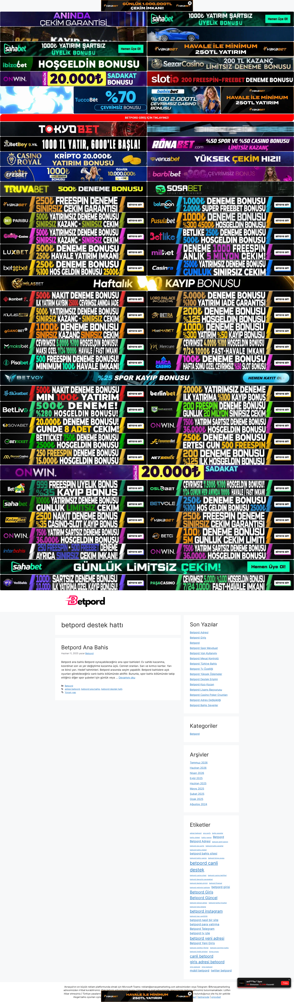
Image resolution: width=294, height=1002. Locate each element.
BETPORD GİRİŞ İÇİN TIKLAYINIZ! (147, 117)
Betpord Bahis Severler (204, 705)
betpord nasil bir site (204, 920)
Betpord (69, 685)
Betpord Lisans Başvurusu (206, 689)
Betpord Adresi (199, 632)
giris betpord (195, 967)
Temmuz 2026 (199, 762)
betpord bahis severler (214, 846)
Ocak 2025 (196, 799)
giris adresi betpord (207, 961)
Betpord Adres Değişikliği (205, 700)
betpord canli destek (204, 866)
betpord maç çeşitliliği (198, 916)
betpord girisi (220, 887)
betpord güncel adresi (198, 903)
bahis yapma (206, 837)
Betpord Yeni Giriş (202, 943)
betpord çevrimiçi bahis (219, 948)
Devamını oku (127, 677)
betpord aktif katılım (220, 842)
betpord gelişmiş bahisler (200, 888)
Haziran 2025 (198, 783)
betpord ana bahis (90, 689)
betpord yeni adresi (207, 938)
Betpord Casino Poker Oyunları (209, 694)
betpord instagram (206, 911)
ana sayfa (207, 833)
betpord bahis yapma (198, 858)
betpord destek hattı (111, 689)
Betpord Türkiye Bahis (203, 663)
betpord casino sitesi (198, 875)
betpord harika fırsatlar (218, 903)
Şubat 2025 (197, 793)
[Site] (73, 204)
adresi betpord (72, 689)
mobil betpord (199, 970)
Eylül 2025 (196, 778)
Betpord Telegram (202, 929)
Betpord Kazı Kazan (202, 684)
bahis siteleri (195, 837)
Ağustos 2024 (198, 804)
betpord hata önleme (198, 907)
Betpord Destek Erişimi (204, 679)
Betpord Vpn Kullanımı (203, 653)
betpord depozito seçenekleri (201, 879)
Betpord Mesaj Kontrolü (204, 658)
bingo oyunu (214, 952)
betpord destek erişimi (199, 883)
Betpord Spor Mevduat (204, 648)
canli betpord (201, 956)
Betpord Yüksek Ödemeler (206, 674)
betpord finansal (215, 883)
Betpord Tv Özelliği (201, 668)
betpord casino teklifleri (217, 875)
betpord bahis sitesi (203, 853)
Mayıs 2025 (197, 788)
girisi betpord (207, 967)
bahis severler (217, 833)
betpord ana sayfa (197, 846)
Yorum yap (70, 692)
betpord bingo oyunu (216, 858)
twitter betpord (221, 970)
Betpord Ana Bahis (84, 647)
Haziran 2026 (198, 767)
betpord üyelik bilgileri (199, 952)
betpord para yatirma (204, 924)
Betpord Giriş (198, 637)
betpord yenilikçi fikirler (199, 948)
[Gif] (147, 283)
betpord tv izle (200, 933)
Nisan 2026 (197, 773)
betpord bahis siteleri (198, 850)
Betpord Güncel (203, 897)
